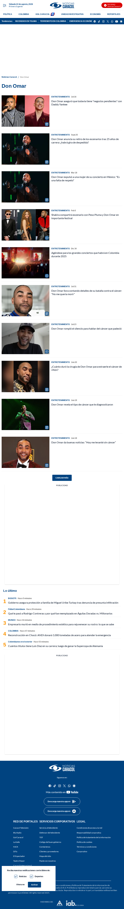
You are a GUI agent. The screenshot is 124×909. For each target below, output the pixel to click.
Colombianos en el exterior (20, 641)
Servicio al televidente (48, 828)
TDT (41, 837)
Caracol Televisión (21, 828)
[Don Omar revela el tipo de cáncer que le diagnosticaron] (25, 414)
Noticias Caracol (9, 77)
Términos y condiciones (87, 847)
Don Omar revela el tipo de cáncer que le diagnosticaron (82, 404)
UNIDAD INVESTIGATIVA (72, 14)
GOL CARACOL (43, 14)
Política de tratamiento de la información (94, 837)
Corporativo (82, 851)
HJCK (15, 847)
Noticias (23, 876)
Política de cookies (84, 842)
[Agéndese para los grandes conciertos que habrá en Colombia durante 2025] (25, 262)
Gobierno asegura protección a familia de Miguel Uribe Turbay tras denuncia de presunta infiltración (63, 602)
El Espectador (19, 856)
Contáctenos (44, 847)
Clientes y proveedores (49, 851)
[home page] (62, 5)
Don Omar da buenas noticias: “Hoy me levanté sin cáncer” (83, 442)
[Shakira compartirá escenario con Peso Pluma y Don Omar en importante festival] (25, 224)
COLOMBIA (24, 14)
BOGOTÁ (12, 598)
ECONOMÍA (95, 14)
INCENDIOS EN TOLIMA (26, 21)
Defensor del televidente (49, 832)
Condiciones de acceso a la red (89, 828)
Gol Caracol (18, 837)
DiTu (15, 851)
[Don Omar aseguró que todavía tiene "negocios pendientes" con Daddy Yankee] (25, 111)
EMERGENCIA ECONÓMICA (82, 21)
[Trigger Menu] (4, 5)
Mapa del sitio (45, 856)
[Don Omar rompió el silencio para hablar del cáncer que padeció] (25, 338)
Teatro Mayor (19, 861)
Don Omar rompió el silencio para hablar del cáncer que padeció (86, 328)
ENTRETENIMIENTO (60, 96)
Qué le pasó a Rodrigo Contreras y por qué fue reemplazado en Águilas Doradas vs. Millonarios (60, 613)
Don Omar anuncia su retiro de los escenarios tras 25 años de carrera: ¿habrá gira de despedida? (85, 140)
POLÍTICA (7, 14)
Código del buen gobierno (50, 842)
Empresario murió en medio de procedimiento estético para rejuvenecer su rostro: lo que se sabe (61, 624)
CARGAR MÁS (62, 478)
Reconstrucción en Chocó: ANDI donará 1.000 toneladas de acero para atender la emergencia (59, 635)
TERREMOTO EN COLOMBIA (53, 21)
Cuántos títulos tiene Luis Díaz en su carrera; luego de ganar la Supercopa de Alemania (55, 645)
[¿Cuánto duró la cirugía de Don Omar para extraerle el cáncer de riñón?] (25, 376)
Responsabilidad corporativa (89, 832)
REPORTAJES (113, 14)
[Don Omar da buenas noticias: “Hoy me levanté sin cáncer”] (25, 452)
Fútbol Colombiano (16, 609)
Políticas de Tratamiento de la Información (89, 885)
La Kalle (16, 842)
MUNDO (12, 620)
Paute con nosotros (47, 861)
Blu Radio (17, 832)
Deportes (39, 876)
